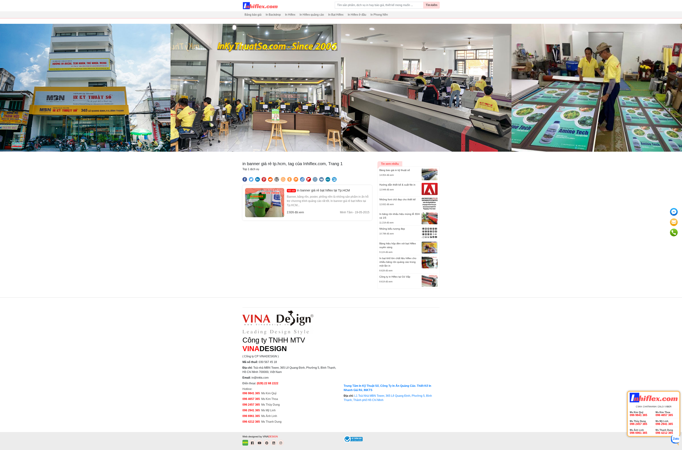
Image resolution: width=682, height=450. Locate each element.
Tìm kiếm (431, 5)
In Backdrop (273, 14)
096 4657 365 (251, 398)
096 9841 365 (251, 393)
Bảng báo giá (253, 14)
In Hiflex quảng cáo (312, 14)
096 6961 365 (251, 416)
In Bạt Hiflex (335, 14)
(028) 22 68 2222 (267, 383)
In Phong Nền (379, 14)
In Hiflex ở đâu (357, 14)
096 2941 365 (251, 410)
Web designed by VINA (260, 436)
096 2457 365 (251, 404)
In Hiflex (290, 14)
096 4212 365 (251, 421)
